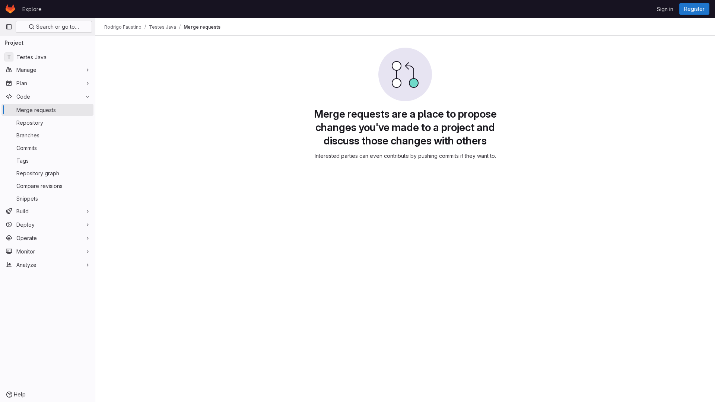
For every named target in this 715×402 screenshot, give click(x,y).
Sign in (665, 9)
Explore (32, 9)
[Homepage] (10, 9)
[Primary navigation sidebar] (9, 27)
